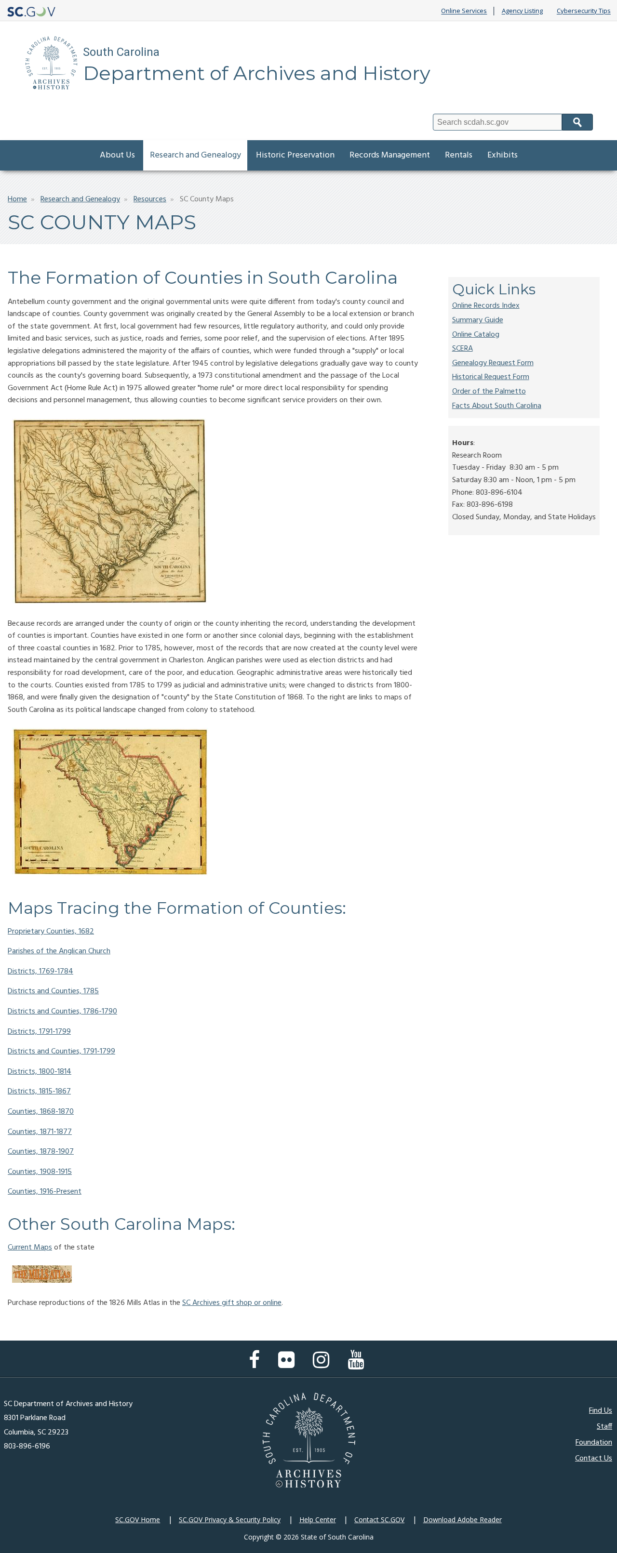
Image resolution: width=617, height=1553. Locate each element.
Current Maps (30, 1247)
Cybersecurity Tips (584, 11)
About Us (117, 155)
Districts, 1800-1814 (39, 1072)
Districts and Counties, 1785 (53, 991)
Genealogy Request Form (493, 363)
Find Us (600, 1411)
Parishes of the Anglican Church (59, 951)
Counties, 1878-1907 (41, 1151)
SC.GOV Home (137, 1519)
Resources (150, 199)
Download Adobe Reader (462, 1519)
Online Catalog (475, 335)
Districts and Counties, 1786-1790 (62, 1011)
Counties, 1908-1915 (40, 1172)
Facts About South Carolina (496, 406)
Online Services (464, 11)
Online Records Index (486, 306)
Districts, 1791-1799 (39, 1032)
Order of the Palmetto (489, 391)
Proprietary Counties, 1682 (51, 931)
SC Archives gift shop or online (232, 1303)
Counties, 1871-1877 (40, 1132)
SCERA (462, 348)
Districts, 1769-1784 (40, 971)
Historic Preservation (295, 155)
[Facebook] (256, 1364)
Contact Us (593, 1458)
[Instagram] (323, 1364)
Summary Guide (477, 320)
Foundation (594, 1442)
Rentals (458, 155)
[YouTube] (358, 1364)
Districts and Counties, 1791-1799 (61, 1051)
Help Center (317, 1519)
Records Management (389, 155)
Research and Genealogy (195, 155)
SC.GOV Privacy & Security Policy (230, 1519)
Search (577, 122)
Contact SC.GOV (379, 1519)
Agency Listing (522, 11)
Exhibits (502, 155)
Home (17, 199)
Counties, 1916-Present (44, 1191)
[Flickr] (288, 1364)
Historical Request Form (490, 377)
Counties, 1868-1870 (41, 1112)
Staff (604, 1427)
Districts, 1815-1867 (39, 1091)
